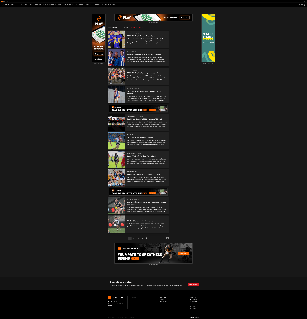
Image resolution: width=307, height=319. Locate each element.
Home (21, 5)
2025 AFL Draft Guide (70, 5)
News (81, 5)
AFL (128, 51)
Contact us (162, 299)
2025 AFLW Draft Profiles (52, 5)
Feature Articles (132, 218)
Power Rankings (110, 5)
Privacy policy (163, 301)
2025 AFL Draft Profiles (94, 5)
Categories (133, 297)
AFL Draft (130, 33)
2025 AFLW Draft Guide (33, 5)
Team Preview (131, 153)
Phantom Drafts (132, 116)
